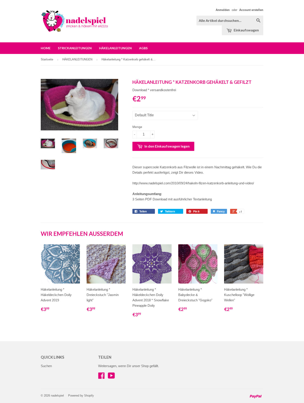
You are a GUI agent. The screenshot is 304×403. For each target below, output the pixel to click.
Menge (137, 127)
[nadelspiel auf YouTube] (111, 377)
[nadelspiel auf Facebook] (101, 377)
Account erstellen (251, 10)
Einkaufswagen (246, 30)
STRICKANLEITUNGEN (75, 48)
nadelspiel (57, 395)
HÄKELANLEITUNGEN (115, 48)
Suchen (46, 366)
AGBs (143, 48)
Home (46, 48)
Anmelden (223, 10)
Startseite (47, 59)
